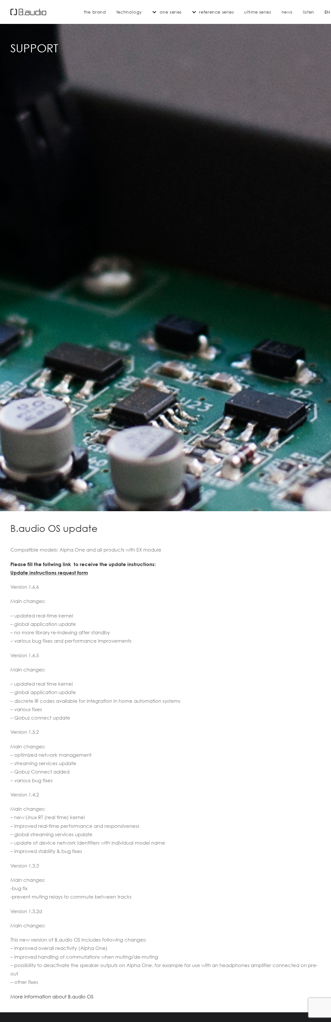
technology (129, 12)
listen (308, 12)
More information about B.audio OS (51, 996)
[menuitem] (95, 12)
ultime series (257, 12)
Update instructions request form (49, 572)
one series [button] (171, 12)
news (287, 12)
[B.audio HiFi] (28, 12)
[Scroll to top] (319, 1009)
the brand (95, 12)
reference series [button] (216, 12)
